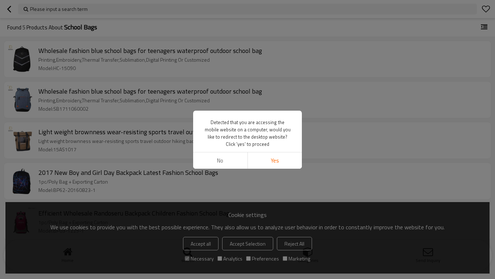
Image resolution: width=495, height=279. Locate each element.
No (220, 160)
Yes (275, 160)
